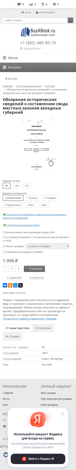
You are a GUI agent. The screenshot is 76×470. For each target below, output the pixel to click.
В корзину (36, 268)
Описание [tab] (45, 328)
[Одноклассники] (10, 285)
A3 (26, 185)
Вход (28, 12)
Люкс (31, 205)
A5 (6, 185)
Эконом (32, 198)
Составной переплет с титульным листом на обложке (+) (36, 238)
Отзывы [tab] (14, 336)
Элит (44, 205)
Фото (6, 399)
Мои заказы (48, 393)
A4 (16, 185)
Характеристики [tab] (19, 328)
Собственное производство (23, 225)
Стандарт (50, 198)
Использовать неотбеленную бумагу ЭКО (30, 232)
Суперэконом (13, 198)
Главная (8, 393)
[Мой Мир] (15, 285)
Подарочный (12, 205)
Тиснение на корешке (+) (23, 252)
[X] (20, 285)
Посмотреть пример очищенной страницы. (30, 318)
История (20, 292)
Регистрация (47, 12)
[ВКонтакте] (5, 285)
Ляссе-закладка (14, 246)
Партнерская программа (56, 399)
